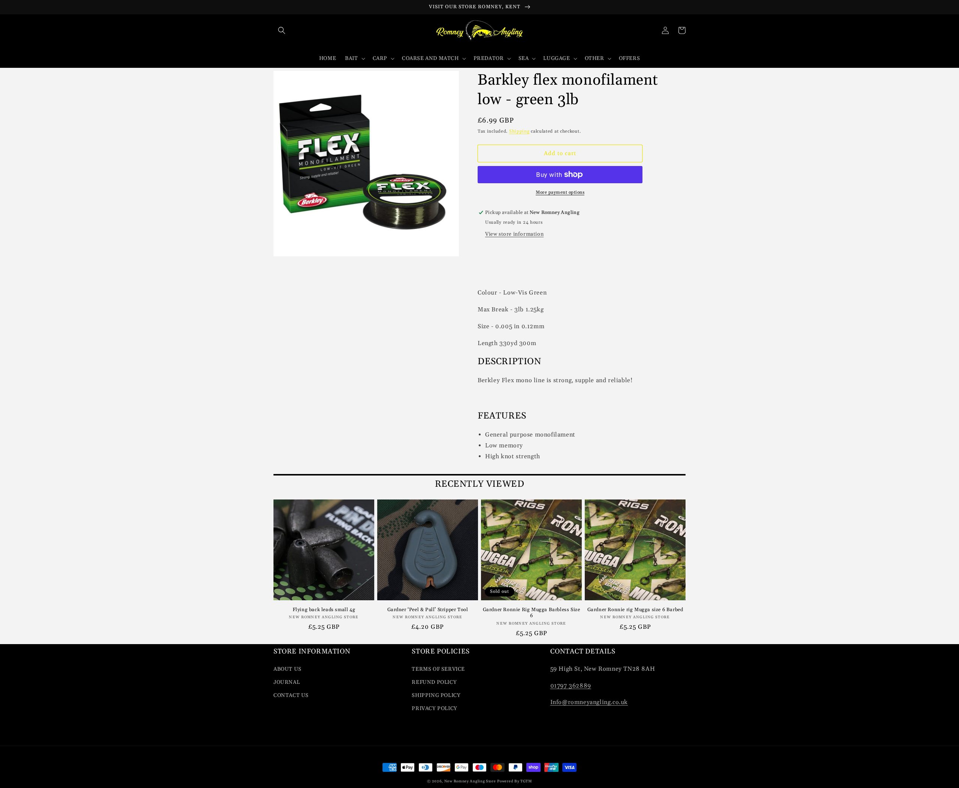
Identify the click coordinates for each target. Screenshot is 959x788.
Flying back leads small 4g (324, 610)
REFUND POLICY (434, 682)
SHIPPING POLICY (436, 695)
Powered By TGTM (514, 781)
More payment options (560, 192)
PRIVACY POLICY (434, 708)
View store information (514, 234)
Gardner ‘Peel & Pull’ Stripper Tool (427, 610)
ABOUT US (287, 669)
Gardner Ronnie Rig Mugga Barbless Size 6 (531, 613)
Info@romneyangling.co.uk (589, 702)
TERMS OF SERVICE (438, 669)
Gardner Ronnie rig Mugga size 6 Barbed (635, 610)
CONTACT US (291, 695)
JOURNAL (286, 682)
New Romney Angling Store (470, 781)
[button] (281, 30)
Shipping (519, 131)
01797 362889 (570, 685)
